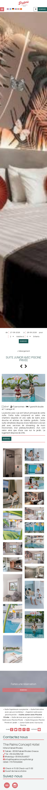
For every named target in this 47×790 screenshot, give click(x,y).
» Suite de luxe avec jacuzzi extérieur (26, 717)
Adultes (19, 336)
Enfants (36, 336)
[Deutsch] (13, 9)
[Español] (21, 9)
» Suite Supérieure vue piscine (15, 709)
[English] (8, 9)
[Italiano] (18, 9)
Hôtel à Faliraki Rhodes (13, 748)
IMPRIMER (34, 729)
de (7, 332)
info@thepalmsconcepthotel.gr (19, 759)
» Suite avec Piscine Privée (23, 718)
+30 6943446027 (22, 756)
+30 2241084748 (16, 754)
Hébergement (24, 351)
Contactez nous (15, 737)
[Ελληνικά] (10, 9)
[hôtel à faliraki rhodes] (23, 3)
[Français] (16, 9)
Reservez (42, 9)
